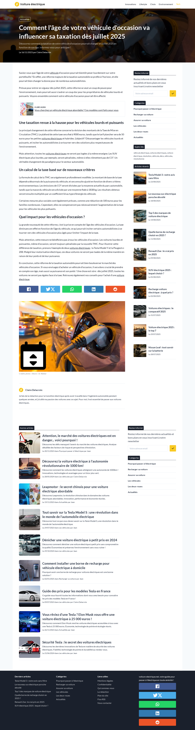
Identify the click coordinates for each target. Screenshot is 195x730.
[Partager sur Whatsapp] (72, 289)
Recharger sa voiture (143, 114)
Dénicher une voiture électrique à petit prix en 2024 (79, 540)
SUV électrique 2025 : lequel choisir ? (159, 272)
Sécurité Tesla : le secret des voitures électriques (76, 642)
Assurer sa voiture (142, 120)
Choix (153, 4)
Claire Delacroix (43, 52)
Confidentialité (104, 684)
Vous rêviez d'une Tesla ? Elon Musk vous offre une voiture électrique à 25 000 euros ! (78, 617)
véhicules (168, 156)
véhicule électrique (141, 153)
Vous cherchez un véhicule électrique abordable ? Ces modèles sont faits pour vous (76, 110)
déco (162, 156)
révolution (147, 156)
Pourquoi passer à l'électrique (148, 108)
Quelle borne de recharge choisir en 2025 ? (161, 233)
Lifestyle (143, 4)
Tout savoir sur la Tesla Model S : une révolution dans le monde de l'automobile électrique (80, 514)
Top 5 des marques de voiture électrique (159, 214)
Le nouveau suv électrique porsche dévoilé (162, 195)
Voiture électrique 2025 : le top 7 (161, 329)
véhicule (54, 72)
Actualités (24, 19)
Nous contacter (105, 703)
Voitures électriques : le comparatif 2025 (161, 310)
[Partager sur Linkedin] (93, 289)
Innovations (130, 4)
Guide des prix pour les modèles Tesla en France (76, 591)
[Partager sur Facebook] (28, 289)
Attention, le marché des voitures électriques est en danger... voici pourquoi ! (79, 438)
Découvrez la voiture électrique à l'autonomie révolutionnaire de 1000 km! (75, 463)
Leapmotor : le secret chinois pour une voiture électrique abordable (75, 489)
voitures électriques (52, 138)
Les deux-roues (141, 131)
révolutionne (139, 159)
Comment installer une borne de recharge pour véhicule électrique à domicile (76, 565)
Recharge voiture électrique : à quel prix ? (160, 291)
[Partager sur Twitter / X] (50, 289)
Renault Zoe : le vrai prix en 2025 (161, 253)
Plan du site (103, 695)
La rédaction (103, 692)
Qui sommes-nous (106, 688)
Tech (178, 4)
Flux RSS (101, 699)
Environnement (166, 4)
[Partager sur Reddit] (115, 289)
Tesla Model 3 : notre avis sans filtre (161, 176)
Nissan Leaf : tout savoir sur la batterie (160, 349)
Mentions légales (105, 680)
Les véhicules (140, 126)
